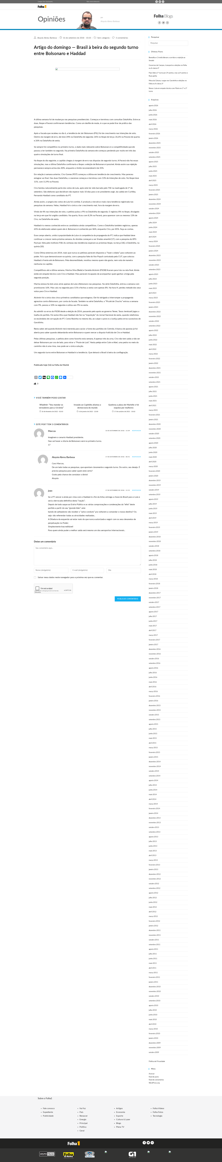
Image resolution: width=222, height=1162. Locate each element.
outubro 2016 (154, 659)
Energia (83, 1119)
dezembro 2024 (155, 199)
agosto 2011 (153, 949)
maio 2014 (153, 794)
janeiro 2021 (153, 420)
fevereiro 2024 (154, 246)
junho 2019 (153, 509)
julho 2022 (153, 335)
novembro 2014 (155, 766)
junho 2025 (153, 171)
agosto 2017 (153, 612)
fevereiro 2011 (154, 977)
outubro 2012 (154, 884)
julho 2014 (153, 785)
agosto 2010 (153, 1005)
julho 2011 (153, 954)
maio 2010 (153, 1019)
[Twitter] (160, 1)
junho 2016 (153, 677)
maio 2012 (153, 907)
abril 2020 (152, 462)
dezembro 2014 (155, 762)
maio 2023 (153, 288)
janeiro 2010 (153, 1038)
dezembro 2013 (155, 818)
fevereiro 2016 (154, 696)
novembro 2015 (155, 710)
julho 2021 (153, 391)
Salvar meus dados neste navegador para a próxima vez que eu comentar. (70, 577)
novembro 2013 (155, 823)
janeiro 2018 (153, 588)
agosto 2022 (153, 330)
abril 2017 (152, 630)
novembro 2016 (155, 654)
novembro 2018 (155, 541)
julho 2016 (153, 673)
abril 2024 (152, 237)
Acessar (152, 1074)
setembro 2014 (154, 776)
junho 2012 (153, 902)
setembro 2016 (154, 663)
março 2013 (153, 860)
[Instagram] (163, 1)
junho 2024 (153, 227)
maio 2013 (153, 851)
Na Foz (83, 1108)
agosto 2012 (153, 893)
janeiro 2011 (153, 982)
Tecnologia (157, 1116)
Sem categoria (103, 38)
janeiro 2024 (153, 251)
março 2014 (153, 804)
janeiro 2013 (153, 869)
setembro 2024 (154, 213)
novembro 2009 (155, 1048)
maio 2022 (153, 345)
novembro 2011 (155, 935)
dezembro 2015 (155, 705)
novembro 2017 (155, 598)
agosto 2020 (153, 443)
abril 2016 (152, 687)
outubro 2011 (154, 940)
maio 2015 (153, 738)
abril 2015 (152, 743)
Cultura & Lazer (123, 1119)
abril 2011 (152, 968)
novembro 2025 (155, 148)
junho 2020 (153, 452)
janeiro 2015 (153, 757)
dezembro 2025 (155, 143)
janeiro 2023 (153, 307)
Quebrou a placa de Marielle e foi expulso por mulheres (123, 406)
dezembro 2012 (155, 874)
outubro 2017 (154, 602)
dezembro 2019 (155, 480)
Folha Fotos (158, 1112)
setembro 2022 (154, 326)
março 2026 (153, 129)
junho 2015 (153, 734)
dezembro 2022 (155, 312)
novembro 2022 (155, 316)
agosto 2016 (153, 668)
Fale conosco (90, 1)
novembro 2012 (155, 879)
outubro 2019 (154, 490)
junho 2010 (153, 1015)
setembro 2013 (154, 832)
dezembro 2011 (155, 930)
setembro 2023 (154, 269)
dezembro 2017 (155, 593)
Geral (82, 1131)
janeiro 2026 (153, 138)
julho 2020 (153, 448)
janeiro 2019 (153, 532)
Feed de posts (154, 1077)
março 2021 (153, 410)
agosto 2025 (153, 162)
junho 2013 (153, 846)
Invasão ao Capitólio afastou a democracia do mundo (87, 406)
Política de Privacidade (157, 1061)
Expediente (48, 1112)
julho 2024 (153, 223)
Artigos (119, 1108)
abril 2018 (152, 574)
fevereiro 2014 (154, 808)
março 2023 (153, 298)
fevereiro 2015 (154, 752)
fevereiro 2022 (154, 359)
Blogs (118, 1123)
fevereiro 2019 (154, 527)
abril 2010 (152, 1024)
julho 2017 (153, 616)
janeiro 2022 (153, 363)
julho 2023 (153, 279)
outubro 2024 (154, 209)
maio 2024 (153, 232)
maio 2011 (153, 963)
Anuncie (96, 1)
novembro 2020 (155, 429)
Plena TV (120, 1127)
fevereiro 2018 (154, 584)
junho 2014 (153, 790)
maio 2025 (153, 176)
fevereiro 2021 (154, 415)
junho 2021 (153, 396)
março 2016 (153, 691)
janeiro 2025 (153, 195)
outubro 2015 (154, 715)
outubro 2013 (154, 827)
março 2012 (153, 916)
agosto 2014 (153, 780)
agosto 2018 (153, 555)
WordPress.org (154, 1083)
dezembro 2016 (155, 649)
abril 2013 (152, 855)
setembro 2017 (154, 607)
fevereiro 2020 (154, 471)
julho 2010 (153, 1010)
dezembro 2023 (155, 255)
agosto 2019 (153, 499)
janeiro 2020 (153, 476)
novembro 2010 (155, 991)
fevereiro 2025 (154, 190)
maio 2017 (153, 626)
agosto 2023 (153, 274)
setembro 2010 (154, 1001)
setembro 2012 (154, 888)
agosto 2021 (153, 387)
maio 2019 (153, 513)
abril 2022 (152, 349)
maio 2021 (153, 401)
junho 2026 (153, 115)
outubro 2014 (154, 771)
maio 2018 (153, 569)
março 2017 (153, 635)
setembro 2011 (154, 944)
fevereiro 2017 (154, 640)
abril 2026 (152, 124)
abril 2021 (152, 405)
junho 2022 (153, 340)
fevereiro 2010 (154, 1033)
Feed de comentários (156, 1080)
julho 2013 (153, 841)
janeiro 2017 (153, 645)
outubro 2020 (154, 434)
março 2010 (153, 1029)
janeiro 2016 (153, 701)
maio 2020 (153, 457)
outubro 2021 (154, 377)
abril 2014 (152, 799)
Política (83, 1127)
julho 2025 (153, 166)
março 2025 (153, 185)
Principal (83, 1123)
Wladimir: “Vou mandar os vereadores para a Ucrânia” (51, 406)
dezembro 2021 (155, 368)
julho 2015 (153, 729)
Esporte (119, 1116)
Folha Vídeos (158, 1108)
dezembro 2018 (155, 537)
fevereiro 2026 (154, 134)
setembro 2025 (154, 157)
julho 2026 (153, 110)
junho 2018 (153, 565)
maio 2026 (153, 120)
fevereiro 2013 (154, 865)
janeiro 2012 (153, 926)
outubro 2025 (154, 152)
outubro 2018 (154, 546)
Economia (120, 1112)
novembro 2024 (155, 204)
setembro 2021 (154, 382)
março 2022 (153, 354)
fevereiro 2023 (154, 302)
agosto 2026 (153, 106)
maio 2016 (153, 682)
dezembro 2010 (155, 987)
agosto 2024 (153, 218)
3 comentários (122, 38)
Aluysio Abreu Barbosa (47, 38)
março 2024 (153, 241)
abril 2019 (152, 518)
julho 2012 (153, 898)
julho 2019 (153, 504)
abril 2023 (152, 293)
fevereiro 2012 (154, 921)
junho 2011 (153, 959)
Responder (136, 430)
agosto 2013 (153, 837)
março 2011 (153, 973)
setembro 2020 (154, 438)
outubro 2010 (154, 996)
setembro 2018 (154, 551)
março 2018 (153, 579)
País (81, 1112)
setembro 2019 (154, 494)
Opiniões (51, 19)
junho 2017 (153, 621)
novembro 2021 (155, 373)
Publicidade (48, 1116)
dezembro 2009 (155, 1043)
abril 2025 (152, 180)
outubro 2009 (154, 1052)
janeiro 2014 (153, 813)
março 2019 (153, 523)
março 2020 (153, 466)
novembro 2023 (155, 260)
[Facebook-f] (156, 1)
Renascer (84, 1116)
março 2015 (153, 748)
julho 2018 (153, 560)
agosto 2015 (153, 724)
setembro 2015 (154, 719)
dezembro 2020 (155, 424)
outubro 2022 (154, 321)
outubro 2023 (154, 265)
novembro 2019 (155, 485)
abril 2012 (152, 912)
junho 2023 (153, 284)
